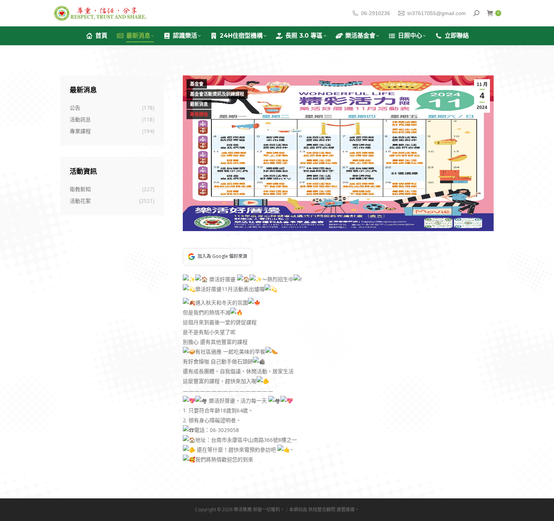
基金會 (197, 84)
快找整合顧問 (321, 509)
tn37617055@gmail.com (436, 13)
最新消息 (199, 104)
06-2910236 (375, 13)
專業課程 (199, 114)
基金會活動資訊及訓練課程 (217, 94)
